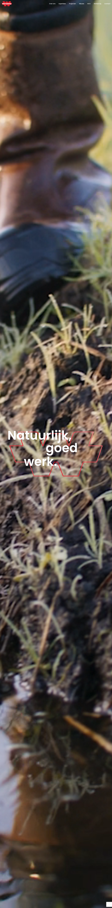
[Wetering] (7, 3)
